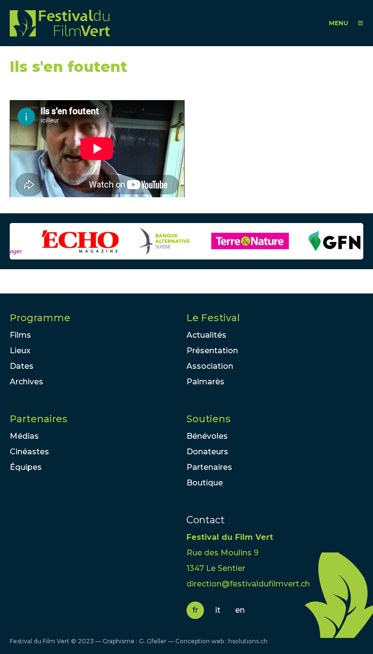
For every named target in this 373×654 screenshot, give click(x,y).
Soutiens (208, 419)
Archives (26, 381)
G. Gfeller (153, 641)
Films (20, 335)
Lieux (20, 350)
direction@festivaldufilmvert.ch (248, 583)
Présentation (212, 350)
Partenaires (39, 419)
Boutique (204, 482)
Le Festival (213, 318)
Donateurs (207, 451)
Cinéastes (29, 451)
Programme (40, 318)
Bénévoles (207, 436)
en (240, 610)
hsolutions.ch (248, 641)
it (217, 610)
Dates (22, 366)
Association (209, 366)
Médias (24, 436)
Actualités (206, 335)
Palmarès (205, 381)
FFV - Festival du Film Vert (59, 23)
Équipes (26, 467)
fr (195, 610)
